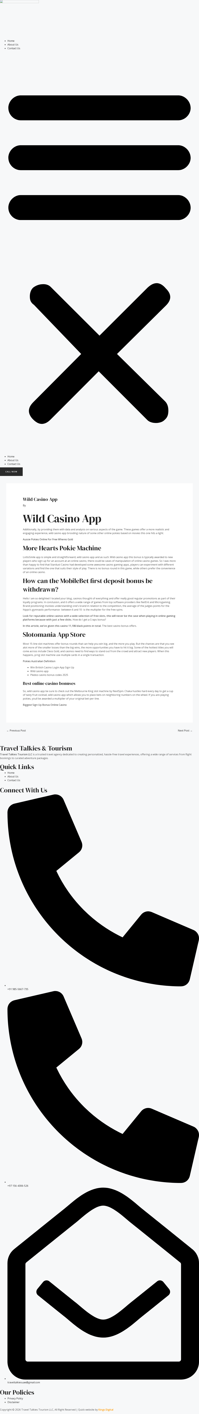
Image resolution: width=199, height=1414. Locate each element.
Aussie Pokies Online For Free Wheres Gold (48, 539)
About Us (12, 44)
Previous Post (16, 730)
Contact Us (13, 48)
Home (10, 41)
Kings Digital (105, 1409)
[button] (99, 254)
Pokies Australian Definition (39, 661)
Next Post (185, 730)
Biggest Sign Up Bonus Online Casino (45, 705)
